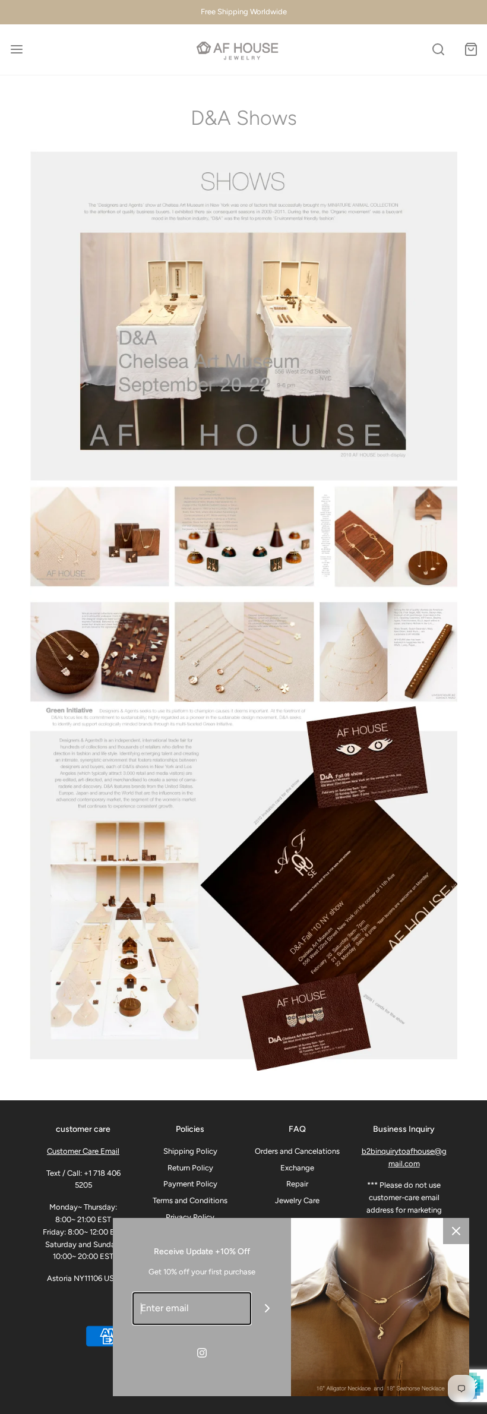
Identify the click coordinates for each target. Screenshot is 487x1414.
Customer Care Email (83, 1151)
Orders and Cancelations (297, 1151)
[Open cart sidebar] (470, 49)
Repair (297, 1183)
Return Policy (190, 1167)
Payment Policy (190, 1183)
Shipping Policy (190, 1151)
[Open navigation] (16, 49)
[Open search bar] (438, 49)
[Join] (267, 1308)
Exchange (297, 1167)
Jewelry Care (297, 1200)
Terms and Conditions (190, 1200)
